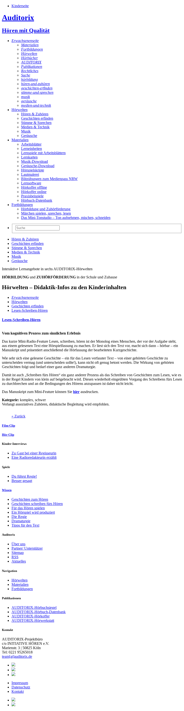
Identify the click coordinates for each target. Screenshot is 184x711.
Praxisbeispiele (32, 196)
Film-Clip (8, 425)
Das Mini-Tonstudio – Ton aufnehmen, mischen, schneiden (65, 218)
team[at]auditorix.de (17, 656)
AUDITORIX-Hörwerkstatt (33, 620)
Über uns (18, 544)
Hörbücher (29, 58)
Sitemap (18, 553)
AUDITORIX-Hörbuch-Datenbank (39, 612)
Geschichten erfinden (37, 118)
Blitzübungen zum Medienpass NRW (49, 179)
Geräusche (29, 136)
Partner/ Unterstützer (27, 548)
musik (25, 97)
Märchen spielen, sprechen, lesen (46, 213)
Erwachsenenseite (25, 41)
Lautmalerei (30, 174)
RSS (15, 557)
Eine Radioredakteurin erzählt (34, 457)
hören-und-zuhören (35, 84)
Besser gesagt (22, 481)
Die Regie (19, 517)
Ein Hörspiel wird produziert (33, 512)
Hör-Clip (8, 434)
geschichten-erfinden (36, 88)
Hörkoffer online (33, 192)
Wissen (7, 490)
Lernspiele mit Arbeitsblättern (43, 153)
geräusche (29, 101)
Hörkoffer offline (34, 187)
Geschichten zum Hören (30, 499)
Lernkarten (29, 157)
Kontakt (18, 691)
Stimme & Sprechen (36, 123)
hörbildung (29, 79)
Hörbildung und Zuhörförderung (45, 209)
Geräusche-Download (37, 166)
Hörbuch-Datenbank (36, 200)
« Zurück (18, 416)
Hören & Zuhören (34, 114)
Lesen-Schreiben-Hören (30, 310)
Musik (26, 131)
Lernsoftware (31, 183)
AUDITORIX (31, 62)
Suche (25, 75)
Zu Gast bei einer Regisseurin (34, 453)
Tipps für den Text (25, 525)
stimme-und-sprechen (37, 92)
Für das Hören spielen (28, 508)
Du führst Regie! (24, 476)
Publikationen (31, 67)
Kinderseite (20, 6)
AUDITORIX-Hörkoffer (31, 616)
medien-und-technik (36, 105)
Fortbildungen (32, 49)
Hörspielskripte (32, 170)
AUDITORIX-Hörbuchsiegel (34, 607)
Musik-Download (34, 161)
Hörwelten (29, 54)
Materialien (30, 45)
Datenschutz (21, 687)
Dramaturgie (21, 521)
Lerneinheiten (31, 149)
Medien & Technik (35, 127)
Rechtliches (29, 71)
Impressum (20, 683)
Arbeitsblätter (31, 144)
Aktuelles (19, 561)
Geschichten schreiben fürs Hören (37, 504)
